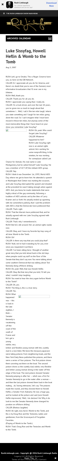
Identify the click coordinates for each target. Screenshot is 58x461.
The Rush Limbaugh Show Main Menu (22, 13)
